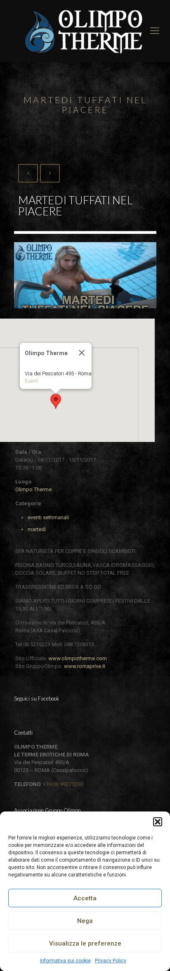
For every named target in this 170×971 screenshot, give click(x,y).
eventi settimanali (48, 517)
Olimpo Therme (33, 489)
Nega (85, 921)
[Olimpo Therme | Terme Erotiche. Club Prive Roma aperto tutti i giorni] (85, 31)
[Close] (82, 353)
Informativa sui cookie (65, 961)
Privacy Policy (110, 961)
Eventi (31, 381)
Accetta (85, 898)
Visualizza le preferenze (85, 943)
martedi (37, 529)
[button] (157, 822)
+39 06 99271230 (63, 784)
